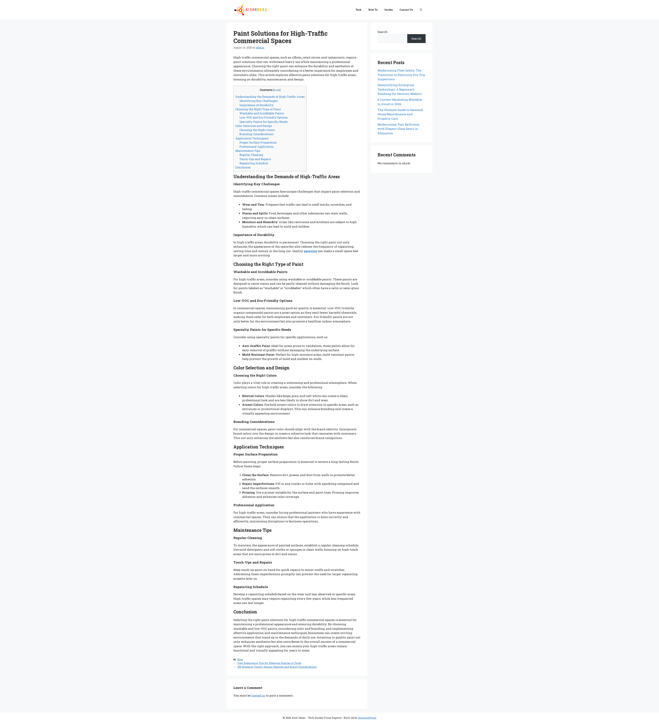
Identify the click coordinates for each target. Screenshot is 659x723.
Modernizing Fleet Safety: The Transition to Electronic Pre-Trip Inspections (401, 74)
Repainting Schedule (253, 163)
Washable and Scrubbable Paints (261, 113)
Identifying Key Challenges (258, 101)
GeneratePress (367, 717)
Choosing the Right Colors (257, 130)
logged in (258, 695)
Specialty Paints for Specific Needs (263, 121)
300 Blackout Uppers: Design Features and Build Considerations (277, 666)
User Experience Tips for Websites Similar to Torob (269, 663)
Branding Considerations (256, 134)
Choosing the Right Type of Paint (258, 109)
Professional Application (256, 146)
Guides (388, 9)
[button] (421, 10)
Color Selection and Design (253, 126)
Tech (358, 9)
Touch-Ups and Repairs (255, 159)
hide (277, 90)
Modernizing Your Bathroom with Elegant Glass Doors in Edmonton (398, 128)
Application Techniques (251, 138)
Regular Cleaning (251, 155)
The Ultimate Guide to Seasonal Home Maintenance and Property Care (400, 114)
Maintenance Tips (247, 150)
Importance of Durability (256, 105)
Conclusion (243, 167)
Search (383, 32)
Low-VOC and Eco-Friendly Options (263, 117)
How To (373, 9)
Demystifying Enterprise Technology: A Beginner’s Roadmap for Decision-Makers (400, 89)
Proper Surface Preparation (258, 142)
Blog (240, 659)
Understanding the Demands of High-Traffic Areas (270, 96)
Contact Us (406, 9)
